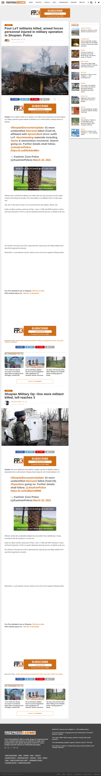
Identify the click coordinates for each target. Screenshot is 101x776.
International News (24, 763)
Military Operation (51, 674)
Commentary (63, 2)
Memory (74, 2)
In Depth (39, 2)
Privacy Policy (87, 774)
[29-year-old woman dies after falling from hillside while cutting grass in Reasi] (55, 367)
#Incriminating (25, 137)
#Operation (17, 484)
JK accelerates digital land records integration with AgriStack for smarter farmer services (34, 372)
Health (45, 758)
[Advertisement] (35, 228)
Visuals (47, 2)
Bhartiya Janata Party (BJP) (18, 760)
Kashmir (26, 755)
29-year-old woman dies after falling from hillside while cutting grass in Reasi (55, 372)
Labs (54, 2)
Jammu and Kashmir (23, 340)
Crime (6, 760)
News (31, 2)
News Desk (17, 39)
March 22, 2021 (42, 160)
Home (58, 774)
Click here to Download (31, 293)
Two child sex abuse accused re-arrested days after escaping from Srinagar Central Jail (14, 372)
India (31, 755)
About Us (69, 774)
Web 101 (82, 2)
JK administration (10, 763)
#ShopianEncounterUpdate (27, 127)
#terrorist (31, 130)
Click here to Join (38, 291)
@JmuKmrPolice (21, 147)
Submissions (77, 774)
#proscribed (35, 134)
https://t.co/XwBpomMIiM (26, 490)
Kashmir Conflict (36, 340)
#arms (14, 140)
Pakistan (33, 758)
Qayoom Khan (18, 401)
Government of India (35, 760)
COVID (39, 758)
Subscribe (97, 774)
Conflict (38, 755)
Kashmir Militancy (50, 340)
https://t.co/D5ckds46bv (25, 150)
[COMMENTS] (55, 99)
